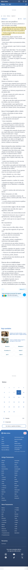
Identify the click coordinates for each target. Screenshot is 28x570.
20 (23, 402)
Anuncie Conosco (18, 445)
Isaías (16, 464)
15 (23, 397)
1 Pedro (16, 520)
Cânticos (16, 462)
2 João (16, 526)
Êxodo (3, 462)
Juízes (3, 473)
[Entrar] (19, 1)
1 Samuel (4, 477)
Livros (4, 16)
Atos (2, 516)
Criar (21, 18)
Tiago (16, 518)
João (2, 514)
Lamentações (17, 469)
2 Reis (3, 483)
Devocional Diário (5, 447)
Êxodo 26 (7, 346)
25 (23, 407)
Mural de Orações (18, 439)
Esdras (3, 489)
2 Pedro (16, 522)
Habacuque (17, 489)
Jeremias (16, 466)
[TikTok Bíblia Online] (14, 557)
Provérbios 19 (7, 350)
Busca (3, 443)
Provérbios (4, 500)
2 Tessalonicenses (5, 535)
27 (9, 411)
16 (4, 402)
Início (3, 437)
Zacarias (16, 496)
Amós (16, 479)
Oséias (16, 475)
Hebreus (16, 516)
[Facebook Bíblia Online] (6, 557)
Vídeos (16, 441)
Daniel (16, 473)
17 (9, 402)
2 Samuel (4, 479)
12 (9, 397)
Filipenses (4, 528)
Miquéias (17, 485)
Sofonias (16, 491)
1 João (16, 524)
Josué (3, 471)
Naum (16, 487)
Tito (15, 512)
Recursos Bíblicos (5, 449)
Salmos (3, 498)
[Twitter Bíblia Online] (22, 557)
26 (4, 411)
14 (18, 397)
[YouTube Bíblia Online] (14, 554)
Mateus (8, 16)
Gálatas (3, 524)
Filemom (16, 514)
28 (14, 411)
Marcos (3, 509)
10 (23, 392)
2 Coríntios (4, 522)
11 (4, 397)
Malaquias (17, 498)
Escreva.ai (4, 543)
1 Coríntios (4, 520)
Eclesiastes (17, 460)
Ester (3, 494)
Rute (3, 475)
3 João (16, 528)
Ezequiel (16, 471)
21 (4, 407)
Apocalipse (17, 532)
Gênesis (3, 460)
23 (14, 407)
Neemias (3, 491)
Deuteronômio (5, 469)
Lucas (3, 512)
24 (18, 407)
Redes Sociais (17, 443)
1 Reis (3, 481)
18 (14, 402)
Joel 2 (7, 354)
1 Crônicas (4, 485)
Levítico (3, 464)
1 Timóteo (17, 507)
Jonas (16, 483)
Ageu (16, 494)
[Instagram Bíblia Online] (6, 554)
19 (18, 402)
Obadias (16, 481)
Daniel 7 (21, 350)
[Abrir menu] (26, 1)
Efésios (3, 526)
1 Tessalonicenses (5, 532)
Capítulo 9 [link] (13, 16)
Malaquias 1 (20, 346)
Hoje (3, 439)
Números (4, 466)
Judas (16, 530)
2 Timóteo (17, 509)
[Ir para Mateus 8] (2, 289)
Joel (15, 477)
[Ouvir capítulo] (26, 4)
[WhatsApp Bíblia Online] (22, 554)
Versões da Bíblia (5, 445)
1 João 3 (21, 354)
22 (9, 407)
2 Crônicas (4, 487)
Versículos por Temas (19, 437)
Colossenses (4, 530)
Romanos (4, 518)
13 (14, 397)
